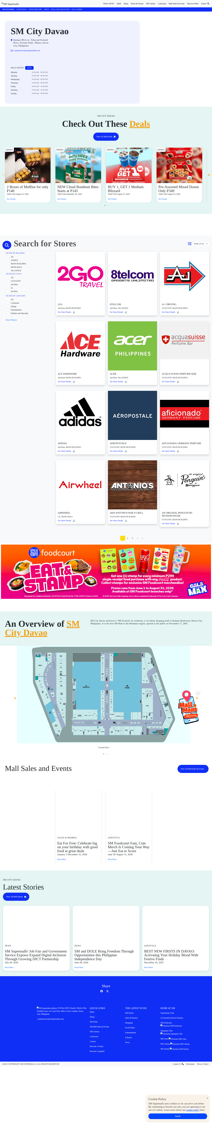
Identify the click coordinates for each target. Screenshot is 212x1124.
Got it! (177, 1116)
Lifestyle (128, 1037)
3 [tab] (108, 754)
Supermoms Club (167, 1013)
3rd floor (14, 291)
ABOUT (46, 9)
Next (209, 175)
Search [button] (204, 4)
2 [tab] (107, 205)
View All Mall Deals (104, 137)
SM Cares (164, 1039)
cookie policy (193, 1110)
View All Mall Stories (14, 897)
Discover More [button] (193, 4)
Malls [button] (119, 4)
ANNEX (14, 260)
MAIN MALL (16, 267)
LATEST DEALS (21, 9)
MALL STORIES (77, 9)
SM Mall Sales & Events (99, 1027)
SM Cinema (94, 1032)
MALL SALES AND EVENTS (60, 9)
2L (12, 288)
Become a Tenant (96, 1046)
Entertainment (16, 310)
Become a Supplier (97, 1051)
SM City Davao (8, 9)
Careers (93, 1041)
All (12, 257)
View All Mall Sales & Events (192, 769)
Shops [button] (126, 4)
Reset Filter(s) (11, 320)
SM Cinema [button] (150, 4)
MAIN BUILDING (18, 264)
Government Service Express (171, 1018)
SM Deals (94, 1022)
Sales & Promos (131, 1018)
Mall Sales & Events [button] (177, 4)
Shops (92, 1017)
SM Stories (129, 1013)
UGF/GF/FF (16, 281)
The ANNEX (16, 271)
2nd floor (14, 284)
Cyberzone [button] (162, 4)
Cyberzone (15, 303)
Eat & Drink (130, 1028)
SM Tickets (165, 1049)
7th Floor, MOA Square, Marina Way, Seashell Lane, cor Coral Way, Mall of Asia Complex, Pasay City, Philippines (62, 1011)
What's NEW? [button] (108, 4)
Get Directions (20, 58)
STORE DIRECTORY (35, 9)
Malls (92, 1012)
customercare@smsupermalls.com (50, 1019)
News (127, 1042)
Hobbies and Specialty (19, 313)
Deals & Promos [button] (137, 4)
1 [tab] (105, 205)
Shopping (129, 1023)
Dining (13, 306)
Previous (3, 175)
